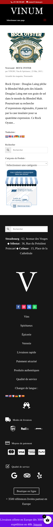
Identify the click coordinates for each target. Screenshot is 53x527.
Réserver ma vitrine (24, 206)
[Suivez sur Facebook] (18, 307)
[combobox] (26, 163)
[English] (10, 136)
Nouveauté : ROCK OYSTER (18, 67)
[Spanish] (23, 136)
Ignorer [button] (37, 524)
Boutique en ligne (26, 491)
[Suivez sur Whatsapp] (34, 307)
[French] (13, 136)
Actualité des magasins (14, 76)
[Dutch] (6, 136)
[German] (16, 136)
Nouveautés (28, 76)
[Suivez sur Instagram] (24, 307)
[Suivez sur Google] (29, 307)
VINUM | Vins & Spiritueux (19, 71)
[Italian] (19, 136)
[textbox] (26, 165)
